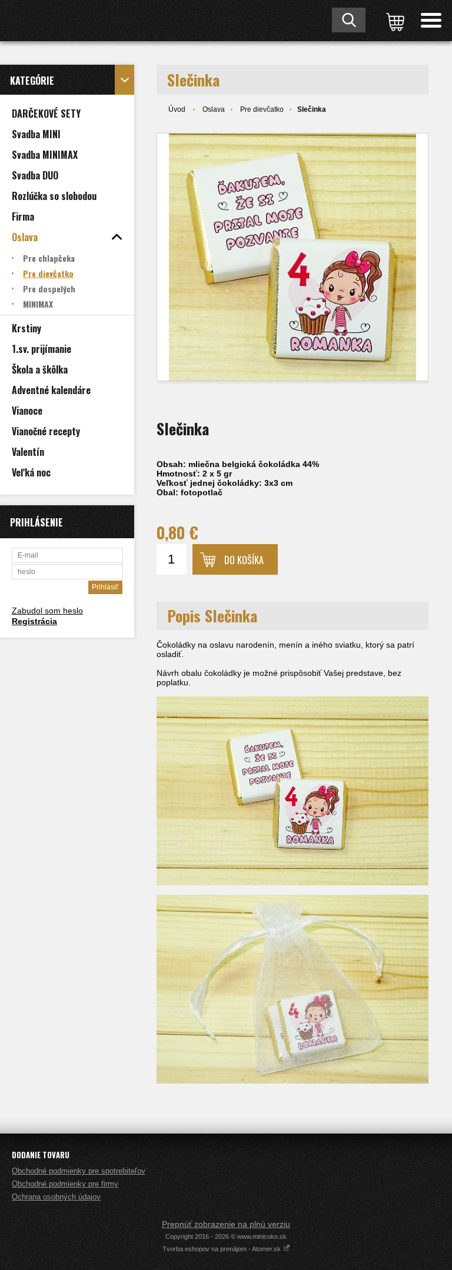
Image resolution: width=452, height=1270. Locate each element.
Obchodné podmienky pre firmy (65, 1183)
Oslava (213, 109)
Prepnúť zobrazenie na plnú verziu (226, 1224)
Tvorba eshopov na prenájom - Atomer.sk (222, 1248)
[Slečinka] (292, 257)
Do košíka (244, 560)
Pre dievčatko (262, 109)
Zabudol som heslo (47, 610)
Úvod (176, 109)
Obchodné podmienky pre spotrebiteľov (78, 1170)
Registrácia (34, 621)
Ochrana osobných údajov (56, 1196)
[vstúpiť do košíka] (393, 20)
